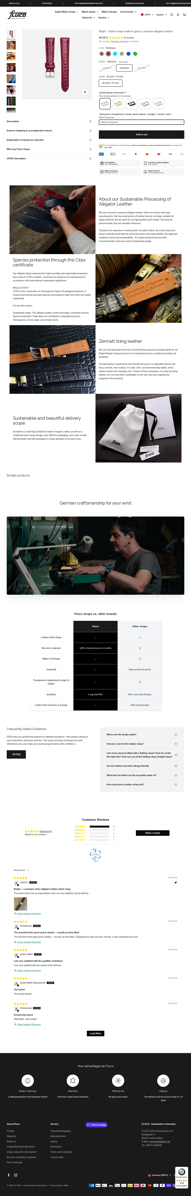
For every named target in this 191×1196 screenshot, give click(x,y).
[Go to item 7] (11, 34)
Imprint (53, 1141)
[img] (20, 878)
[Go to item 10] (11, 68)
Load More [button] (95, 1033)
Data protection (58, 1136)
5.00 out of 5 (46, 831)
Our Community (14, 1162)
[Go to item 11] (11, 79)
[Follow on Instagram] (16, 1175)
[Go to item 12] (11, 90)
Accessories (127, 12)
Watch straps (89, 12)
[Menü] (186, 1168)
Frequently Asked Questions (21, 1146)
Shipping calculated (119, 41)
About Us (87, 17)
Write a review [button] (152, 833)
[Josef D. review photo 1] (20, 904)
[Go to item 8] (11, 46)
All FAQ (16, 754)
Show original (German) (29, 913)
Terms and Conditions (61, 1152)
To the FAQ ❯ (14, 3)
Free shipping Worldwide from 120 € (55, 3)
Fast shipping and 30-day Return (145, 3)
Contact (10, 1131)
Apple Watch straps (65, 12)
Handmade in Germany (101, 3)
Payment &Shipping (60, 1131)
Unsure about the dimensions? (22, 1152)
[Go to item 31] (11, 113)
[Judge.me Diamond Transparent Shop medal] (95, 854)
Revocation (56, 1146)
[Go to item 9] (11, 57)
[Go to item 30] (11, 101)
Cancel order (56, 1157)
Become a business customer (21, 1157)
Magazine (11, 1136)
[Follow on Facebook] (8, 1175)
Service (102, 17)
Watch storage (109, 12)
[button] (116, 38)
